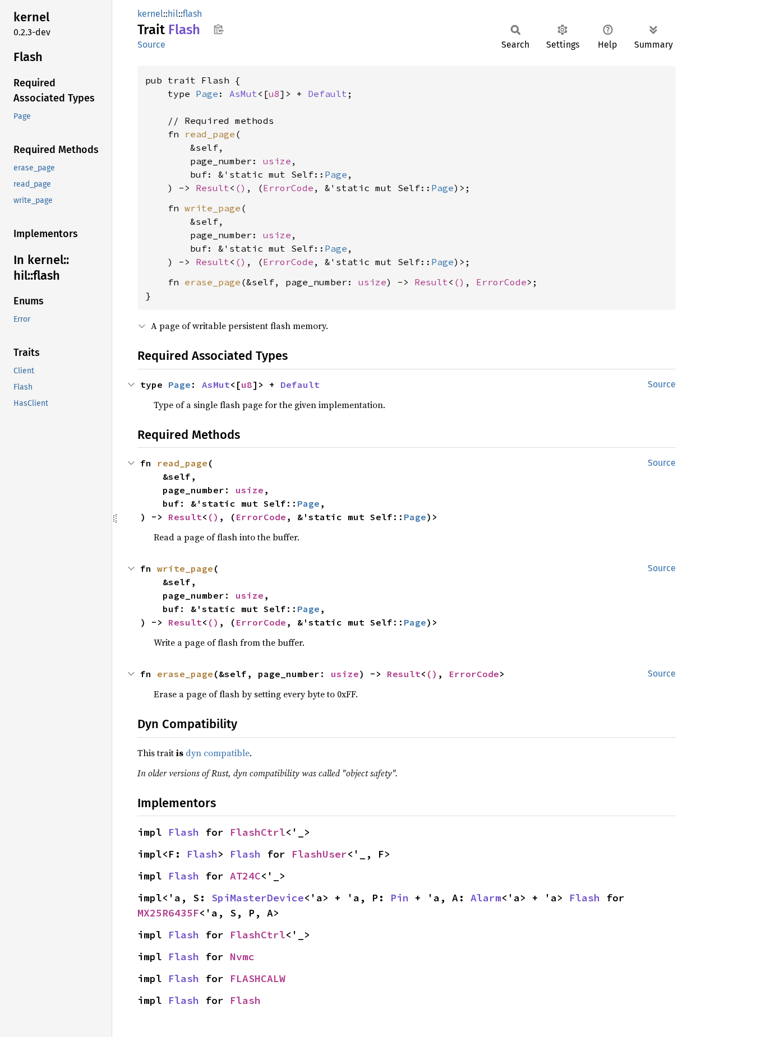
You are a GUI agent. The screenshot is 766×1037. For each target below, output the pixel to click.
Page (207, 93)
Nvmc (242, 956)
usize (277, 160)
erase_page (212, 282)
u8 (274, 93)
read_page (209, 134)
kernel (150, 13)
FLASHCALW (257, 978)
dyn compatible (218, 753)
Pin (399, 897)
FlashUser (319, 854)
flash (192, 13)
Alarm (485, 897)
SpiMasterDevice (257, 897)
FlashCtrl (257, 832)
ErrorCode (288, 187)
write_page (212, 208)
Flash (183, 832)
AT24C (245, 875)
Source (151, 44)
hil (173, 13)
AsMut (243, 93)
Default (327, 93)
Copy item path (218, 29)
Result (212, 187)
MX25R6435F (168, 912)
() (240, 187)
